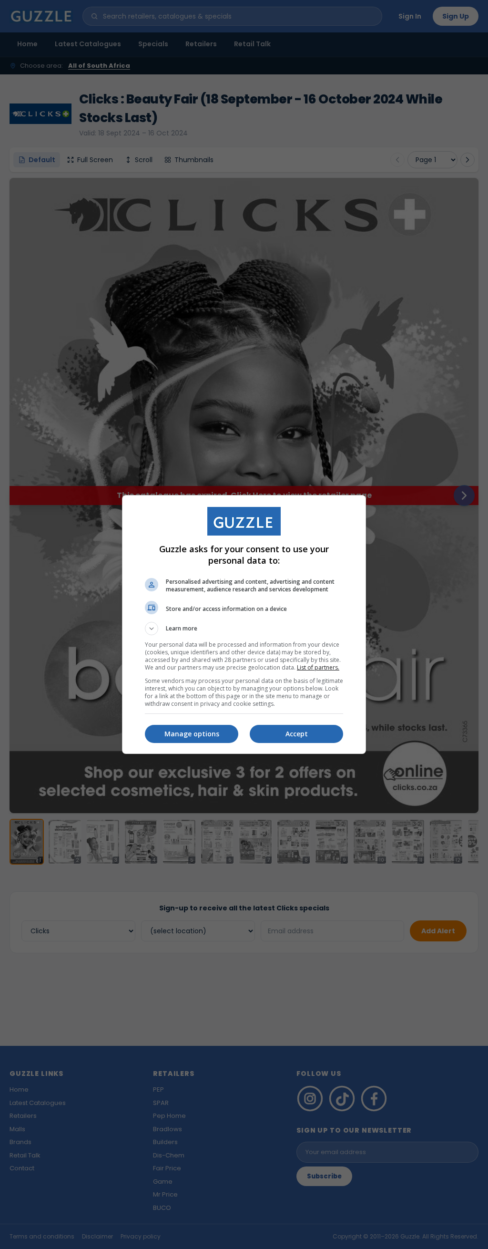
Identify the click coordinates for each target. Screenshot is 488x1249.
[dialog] (244, 624)
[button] (244, 628)
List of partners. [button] (318, 667)
